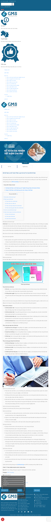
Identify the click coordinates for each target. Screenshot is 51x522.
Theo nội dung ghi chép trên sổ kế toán (14, 207)
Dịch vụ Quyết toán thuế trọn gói (13, 78)
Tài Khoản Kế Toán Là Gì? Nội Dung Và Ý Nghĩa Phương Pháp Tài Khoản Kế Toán (22, 188)
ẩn (16, 194)
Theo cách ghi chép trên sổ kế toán (13, 205)
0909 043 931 (7, 6)
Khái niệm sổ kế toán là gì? (9, 197)
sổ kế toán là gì (20, 464)
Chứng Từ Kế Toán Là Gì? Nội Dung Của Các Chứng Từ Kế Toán (18, 190)
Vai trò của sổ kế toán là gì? (9, 210)
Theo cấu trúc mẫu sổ (10, 203)
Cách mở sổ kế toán (10, 214)
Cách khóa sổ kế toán (10, 218)
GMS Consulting (15, 181)
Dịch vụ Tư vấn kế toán (11, 83)
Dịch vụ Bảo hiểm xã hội (12, 86)
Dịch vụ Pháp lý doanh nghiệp (13, 85)
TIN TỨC (6, 94)
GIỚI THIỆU (6, 72)
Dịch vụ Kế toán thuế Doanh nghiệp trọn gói (16, 77)
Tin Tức (9, 166)
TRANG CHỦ (6, 69)
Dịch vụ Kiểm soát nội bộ (12, 91)
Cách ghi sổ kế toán (10, 216)
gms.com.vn (38, 500)
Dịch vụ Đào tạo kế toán (12, 90)
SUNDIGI (39, 514)
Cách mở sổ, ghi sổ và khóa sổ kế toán (12, 212)
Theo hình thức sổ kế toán (11, 201)
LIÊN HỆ (5, 99)
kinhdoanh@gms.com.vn (40, 505)
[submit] (13, 4)
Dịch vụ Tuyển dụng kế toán (12, 88)
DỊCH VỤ (6, 75)
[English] (1, 9)
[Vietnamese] (3, 9)
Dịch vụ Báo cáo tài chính (12, 82)
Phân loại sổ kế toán (8, 199)
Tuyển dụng (9, 96)
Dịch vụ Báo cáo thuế (11, 80)
